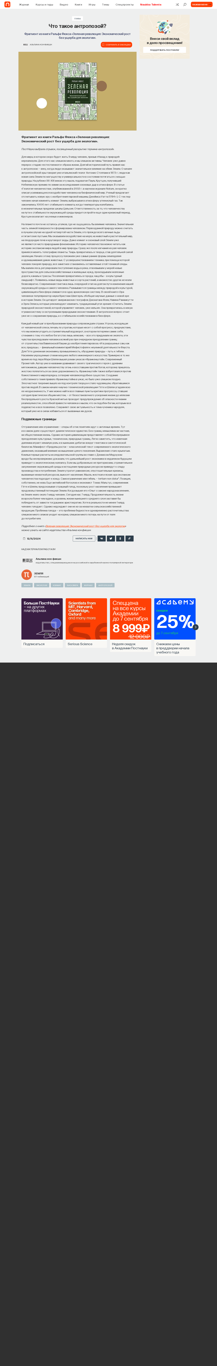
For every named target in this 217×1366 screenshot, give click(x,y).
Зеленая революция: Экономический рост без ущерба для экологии (85, 525)
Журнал (24, 4)
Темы (105, 4)
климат (57, 585)
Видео (64, 4)
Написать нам (84, 538)
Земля (38, 573)
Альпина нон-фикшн (41, 44)
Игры (92, 4)
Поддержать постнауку (164, 50)
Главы (77, 18)
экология (41, 585)
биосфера (72, 585)
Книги (78, 4)
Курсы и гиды (44, 4)
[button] (196, 627)
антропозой (105, 585)
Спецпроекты (125, 4)
